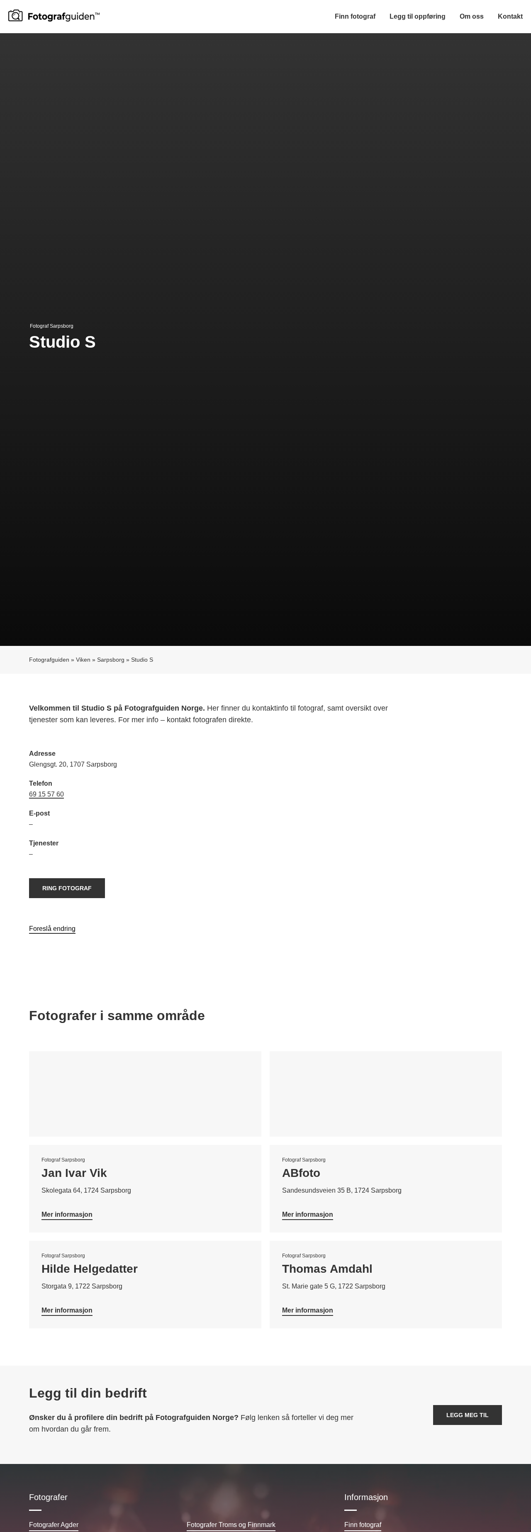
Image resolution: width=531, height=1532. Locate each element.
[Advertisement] (384, 808)
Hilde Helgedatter (89, 1268)
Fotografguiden (49, 660)
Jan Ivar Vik (74, 1173)
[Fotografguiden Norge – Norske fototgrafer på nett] (54, 16)
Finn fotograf (355, 16)
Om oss (472, 16)
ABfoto (301, 1173)
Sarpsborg (110, 660)
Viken (83, 660)
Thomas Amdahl (327, 1268)
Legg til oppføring (418, 16)
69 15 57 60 (46, 794)
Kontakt (510, 16)
